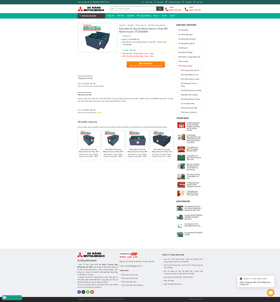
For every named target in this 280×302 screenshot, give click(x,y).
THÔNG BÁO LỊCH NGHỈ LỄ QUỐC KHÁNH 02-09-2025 (194, 184)
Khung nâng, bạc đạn (189, 108)
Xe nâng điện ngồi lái (186, 43)
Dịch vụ (156, 16)
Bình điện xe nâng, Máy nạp (189, 57)
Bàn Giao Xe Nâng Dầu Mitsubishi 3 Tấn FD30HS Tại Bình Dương (193, 167)
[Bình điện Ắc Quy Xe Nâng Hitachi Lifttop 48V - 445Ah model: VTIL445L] (89, 138)
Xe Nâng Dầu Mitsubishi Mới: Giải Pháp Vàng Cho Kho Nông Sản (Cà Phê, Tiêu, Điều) (194, 138)
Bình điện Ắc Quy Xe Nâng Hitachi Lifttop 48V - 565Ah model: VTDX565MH (131, 99)
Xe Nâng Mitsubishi (87, 260)
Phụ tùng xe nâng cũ (189, 112)
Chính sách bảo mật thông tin (132, 285)
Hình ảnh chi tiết (84, 95)
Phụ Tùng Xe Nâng (144, 16)
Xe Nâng (102, 265)
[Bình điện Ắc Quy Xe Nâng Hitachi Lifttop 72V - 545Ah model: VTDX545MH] (161, 138)
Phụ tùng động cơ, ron (189, 75)
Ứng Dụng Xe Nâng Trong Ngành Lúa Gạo (193, 176)
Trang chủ (110, 16)
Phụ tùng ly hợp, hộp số (190, 70)
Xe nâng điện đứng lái (187, 39)
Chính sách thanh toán (130, 275)
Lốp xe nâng (183, 61)
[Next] (172, 146)
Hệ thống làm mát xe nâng (189, 84)
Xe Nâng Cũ (183, 48)
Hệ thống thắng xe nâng (190, 99)
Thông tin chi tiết (85, 78)
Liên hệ (172, 16)
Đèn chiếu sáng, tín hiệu (190, 79)
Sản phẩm (130, 16)
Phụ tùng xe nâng (185, 66)
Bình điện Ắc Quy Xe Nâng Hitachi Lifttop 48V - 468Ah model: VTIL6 (113, 151)
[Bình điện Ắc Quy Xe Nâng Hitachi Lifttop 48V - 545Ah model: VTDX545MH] (137, 138)
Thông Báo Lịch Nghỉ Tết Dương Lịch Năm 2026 (194, 157)
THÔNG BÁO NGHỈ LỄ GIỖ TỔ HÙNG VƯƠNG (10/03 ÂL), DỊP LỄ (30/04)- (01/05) (193, 126)
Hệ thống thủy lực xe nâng (191, 90)
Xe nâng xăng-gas (185, 34)
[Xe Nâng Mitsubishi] (91, 9)
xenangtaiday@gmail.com (133, 266)
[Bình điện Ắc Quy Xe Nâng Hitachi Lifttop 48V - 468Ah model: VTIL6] (113, 138)
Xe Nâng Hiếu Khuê (175, 284)
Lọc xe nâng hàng (187, 103)
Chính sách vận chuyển (130, 278)
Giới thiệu (120, 16)
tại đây (101, 86)
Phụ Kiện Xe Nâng (185, 52)
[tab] (85, 78)
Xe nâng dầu (183, 30)
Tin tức (164, 16)
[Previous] (78, 146)
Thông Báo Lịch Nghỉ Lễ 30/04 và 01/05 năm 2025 (192, 193)
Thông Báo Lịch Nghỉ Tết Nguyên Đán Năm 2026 (193, 149)
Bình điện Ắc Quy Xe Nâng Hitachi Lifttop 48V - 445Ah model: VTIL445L (89, 151)
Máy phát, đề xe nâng (189, 95)
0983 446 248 (90, 84)
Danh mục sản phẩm (89, 16)
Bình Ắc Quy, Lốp (141, 25)
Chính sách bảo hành (129, 282)
